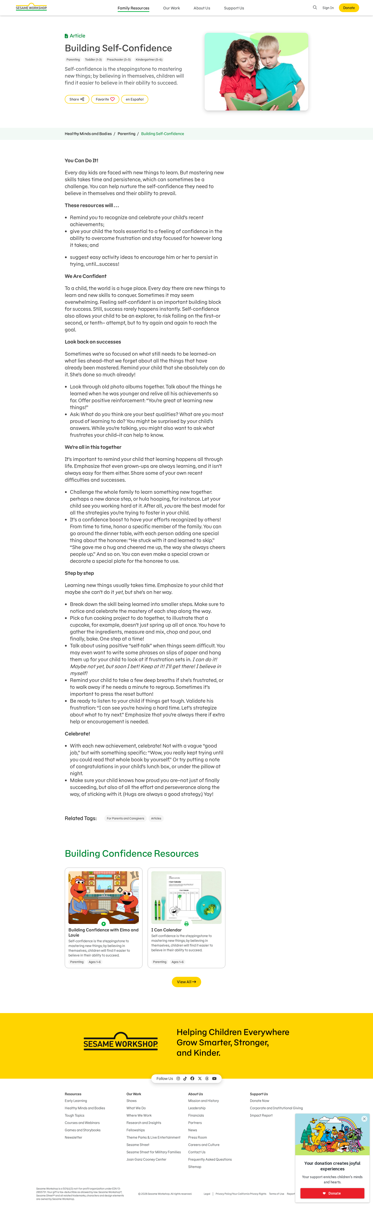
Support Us (234, 8)
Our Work (171, 8)
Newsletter (73, 1137)
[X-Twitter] (200, 1078)
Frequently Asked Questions (210, 1159)
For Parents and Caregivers (125, 818)
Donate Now (259, 1101)
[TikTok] (185, 1078)
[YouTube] (214, 1078)
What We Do (136, 1108)
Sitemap (194, 1167)
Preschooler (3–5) (119, 60)
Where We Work (139, 1115)
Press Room (197, 1137)
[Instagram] (178, 1078)
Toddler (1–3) (93, 60)
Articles (156, 818)
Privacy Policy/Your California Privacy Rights (241, 1193)
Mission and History (203, 1101)
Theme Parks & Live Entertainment (153, 1137)
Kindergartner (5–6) (149, 60)
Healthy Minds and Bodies (88, 133)
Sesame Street (137, 1145)
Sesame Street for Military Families (153, 1152)
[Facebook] (192, 1078)
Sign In (328, 8)
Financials (196, 1115)
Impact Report (261, 1115)
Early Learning (76, 1101)
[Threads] (207, 1078)
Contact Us (196, 1152)
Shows (131, 1101)
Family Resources (134, 8)
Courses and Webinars (82, 1123)
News (192, 1130)
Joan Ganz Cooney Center (146, 1159)
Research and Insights (143, 1123)
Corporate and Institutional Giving (276, 1108)
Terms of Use (276, 1193)
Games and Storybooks (83, 1130)
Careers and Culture (204, 1145)
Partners (195, 1123)
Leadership (196, 1108)
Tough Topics (74, 1115)
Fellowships (135, 1130)
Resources (73, 1094)
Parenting (73, 60)
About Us (202, 8)
